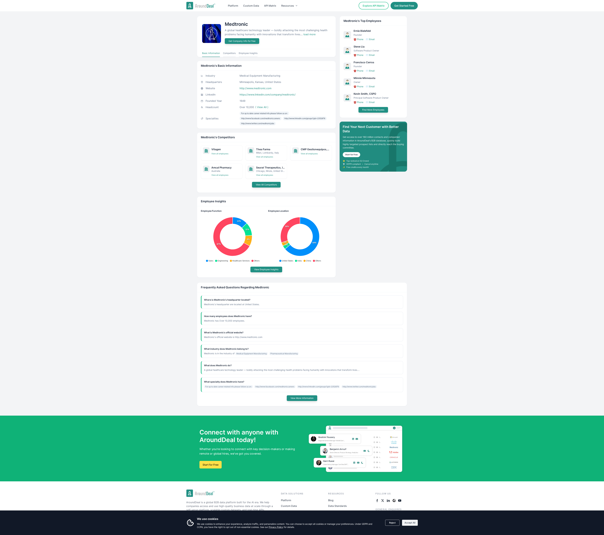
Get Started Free (404, 5)
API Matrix (270, 5)
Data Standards (337, 505)
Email (370, 39)
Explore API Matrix (374, 5)
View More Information (302, 398)
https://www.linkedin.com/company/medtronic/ (268, 94)
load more (309, 34)
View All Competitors (266, 184)
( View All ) (261, 107)
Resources (287, 5)
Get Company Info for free (242, 41)
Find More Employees (373, 109)
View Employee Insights (266, 269)
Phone (358, 39)
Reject (392, 522)
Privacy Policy (276, 527)
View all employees (219, 153)
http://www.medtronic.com (255, 88)
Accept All (410, 522)
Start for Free (351, 154)
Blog (330, 500)
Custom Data (251, 5)
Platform (233, 5)
